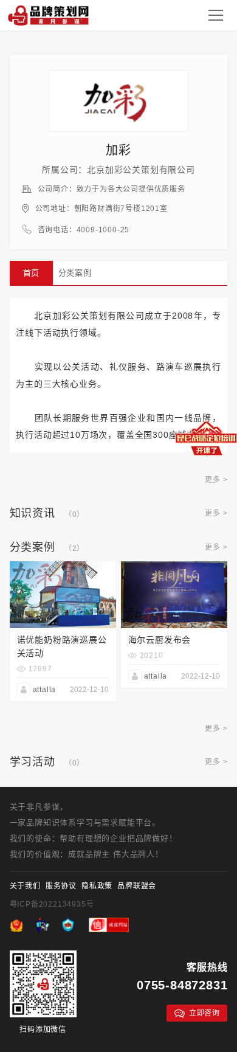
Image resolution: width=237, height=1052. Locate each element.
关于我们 (25, 886)
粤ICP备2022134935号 (52, 904)
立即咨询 (204, 1013)
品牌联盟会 (136, 886)
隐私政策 (96, 886)
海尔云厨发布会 (159, 640)
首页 (31, 272)
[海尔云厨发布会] (174, 566)
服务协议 (61, 886)
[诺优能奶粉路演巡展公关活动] (63, 566)
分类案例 (75, 272)
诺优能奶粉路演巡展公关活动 (62, 646)
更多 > (216, 480)
